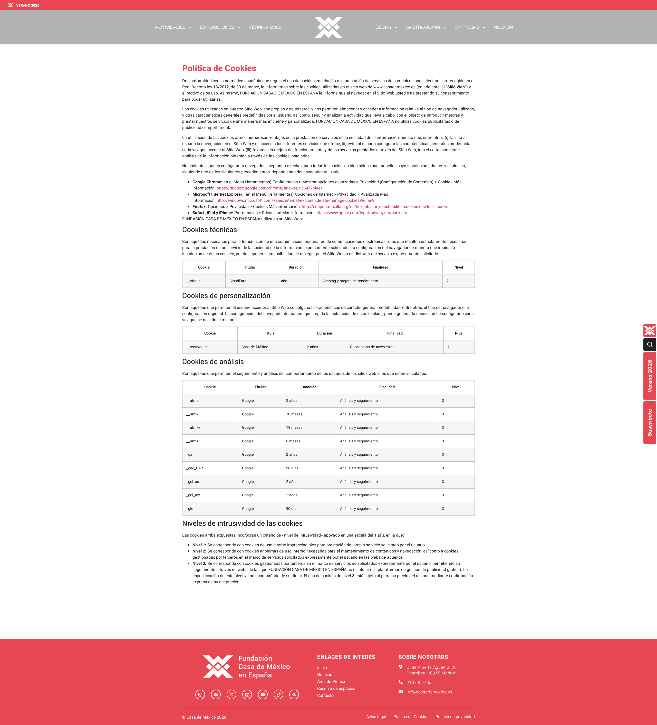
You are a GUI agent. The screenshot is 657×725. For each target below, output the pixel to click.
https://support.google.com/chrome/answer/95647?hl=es (270, 188)
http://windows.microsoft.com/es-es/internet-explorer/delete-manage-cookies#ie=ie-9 (295, 200)
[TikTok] (278, 694)
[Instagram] (200, 694)
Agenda (503, 27)
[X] (231, 694)
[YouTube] (263, 694)
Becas (383, 27)
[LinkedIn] (247, 694)
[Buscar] (649, 344)
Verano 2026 (650, 376)
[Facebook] (216, 694)
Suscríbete (650, 422)
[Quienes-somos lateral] (649, 330)
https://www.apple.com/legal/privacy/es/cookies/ (361, 213)
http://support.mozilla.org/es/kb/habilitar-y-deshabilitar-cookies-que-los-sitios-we (376, 207)
